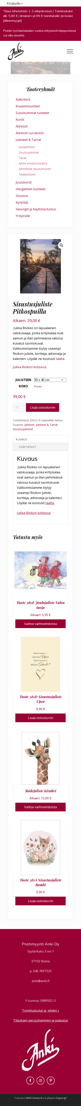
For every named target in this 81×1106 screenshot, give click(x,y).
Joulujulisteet (27, 147)
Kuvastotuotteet (28, 106)
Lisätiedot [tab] (27, 447)
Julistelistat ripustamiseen (35, 169)
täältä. (60, 359)
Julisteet (29, 425)
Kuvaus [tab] (21, 439)
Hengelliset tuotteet (30, 189)
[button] (70, 51)
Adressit (22, 126)
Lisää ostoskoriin (42, 407)
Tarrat (22, 158)
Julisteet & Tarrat (47, 425)
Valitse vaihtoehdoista (40, 624)
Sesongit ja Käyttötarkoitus (36, 209)
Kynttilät (22, 202)
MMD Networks (35, 1098)
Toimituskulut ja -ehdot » (40, 1010)
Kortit (20, 119)
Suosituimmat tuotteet (32, 113)
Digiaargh (61, 1098)
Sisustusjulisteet (23, 429)
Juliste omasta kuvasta (33, 163)
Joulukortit (24, 182)
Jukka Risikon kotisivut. (30, 367)
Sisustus (22, 196)
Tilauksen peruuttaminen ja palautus (40, 1020)
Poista (37, 386)
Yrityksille (23, 216)
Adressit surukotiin (30, 133)
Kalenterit (23, 99)
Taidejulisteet (27, 174)
